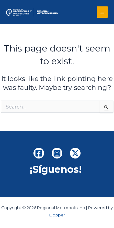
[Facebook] (38, 153)
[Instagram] (57, 153)
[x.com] (75, 153)
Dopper (57, 214)
